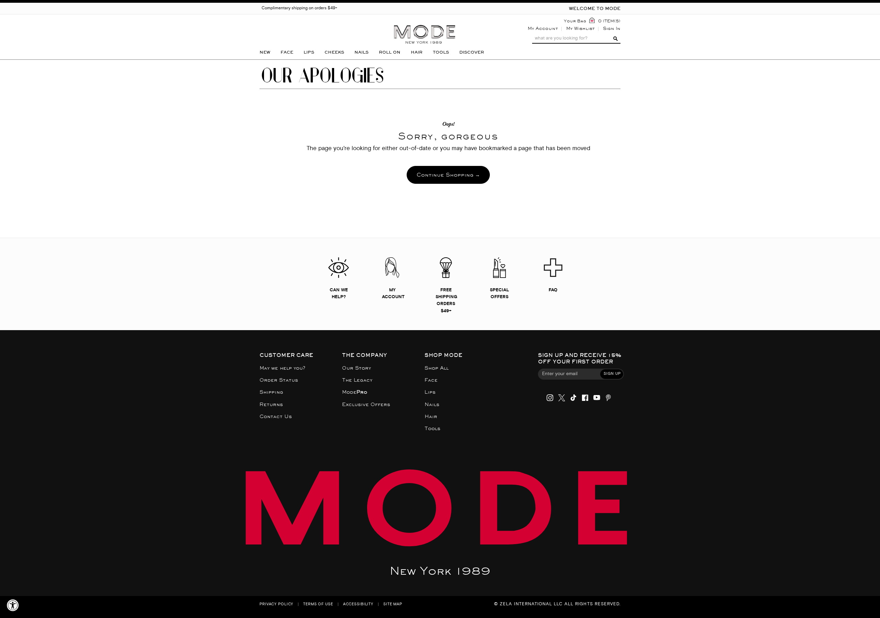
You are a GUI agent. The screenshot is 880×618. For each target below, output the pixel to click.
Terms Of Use (318, 604)
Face (431, 380)
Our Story (356, 368)
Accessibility (358, 604)
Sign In (611, 28)
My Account (543, 28)
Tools (432, 428)
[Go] (614, 38)
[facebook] (585, 398)
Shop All (437, 368)
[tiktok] (573, 398)
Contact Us (276, 416)
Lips (430, 392)
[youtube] (597, 398)
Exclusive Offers (366, 404)
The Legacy (357, 380)
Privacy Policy (276, 604)
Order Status (279, 380)
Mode (354, 392)
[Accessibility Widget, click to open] (13, 605)
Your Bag (575, 21)
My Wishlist (580, 28)
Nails (432, 404)
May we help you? (282, 368)
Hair (431, 416)
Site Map (392, 604)
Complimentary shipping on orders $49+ (299, 8)
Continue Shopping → (448, 175)
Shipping (271, 392)
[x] (562, 398)
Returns (271, 404)
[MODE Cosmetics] (424, 23)
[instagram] (550, 398)
